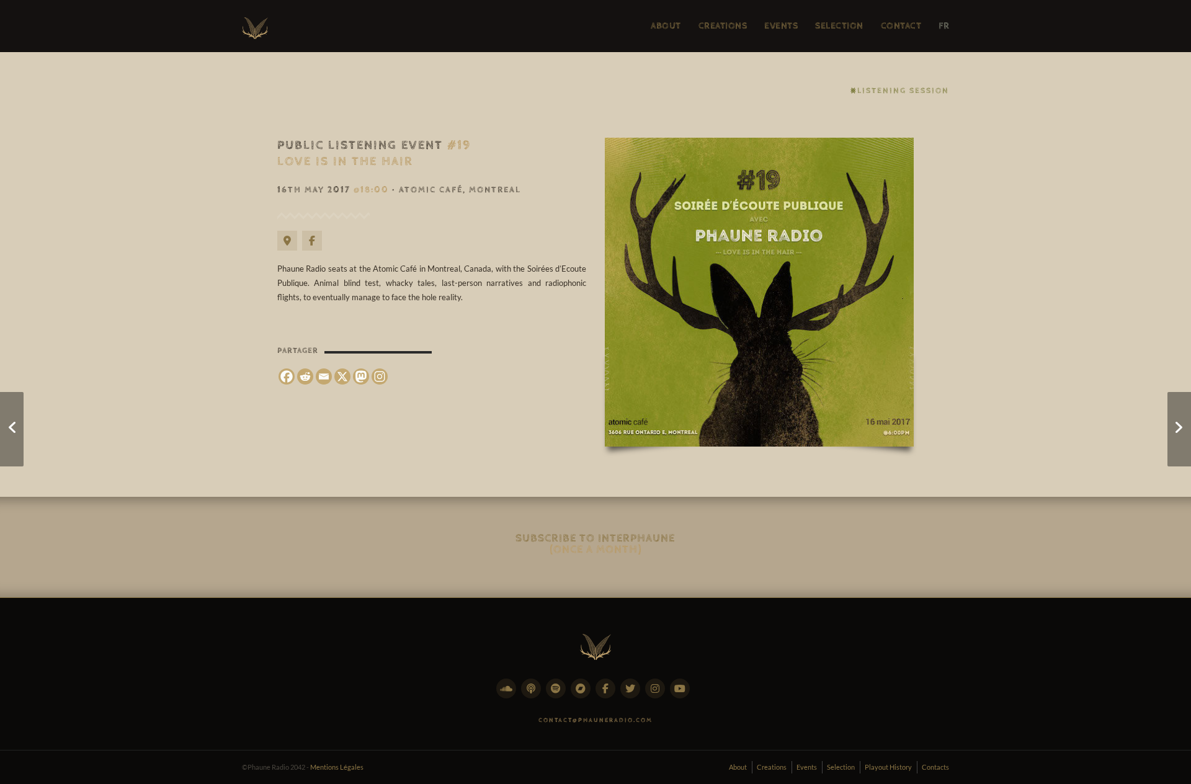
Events (806, 767)
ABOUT (666, 25)
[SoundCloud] (508, 695)
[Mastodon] (361, 376)
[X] (342, 376)
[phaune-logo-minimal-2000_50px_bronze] (595, 644)
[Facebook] (314, 247)
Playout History (888, 767)
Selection (841, 767)
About (738, 767)
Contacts (935, 767)
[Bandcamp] (583, 695)
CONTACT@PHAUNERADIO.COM (595, 720)
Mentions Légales (337, 767)
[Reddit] (305, 376)
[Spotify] (558, 695)
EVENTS (781, 25)
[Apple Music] (533, 695)
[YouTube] (682, 695)
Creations (772, 767)
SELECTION (839, 25)
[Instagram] (380, 376)
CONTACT (901, 25)
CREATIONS (722, 25)
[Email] (324, 376)
